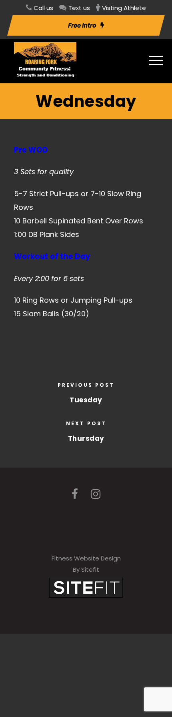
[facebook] (75, 494)
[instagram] (95, 494)
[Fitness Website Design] (86, 587)
